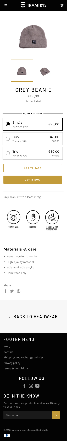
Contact (8, 352)
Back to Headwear (35, 316)
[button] (32, 124)
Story (6, 346)
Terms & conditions (16, 368)
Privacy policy (11, 363)
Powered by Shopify (38, 430)
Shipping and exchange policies (23, 357)
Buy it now (33, 179)
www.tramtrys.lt (19, 430)
